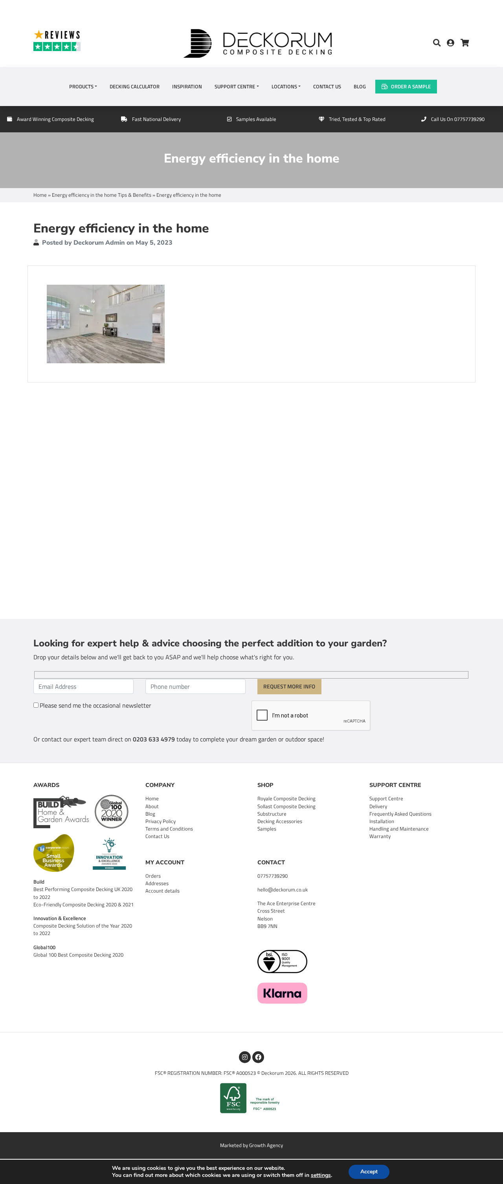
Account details (162, 891)
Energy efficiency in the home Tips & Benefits (101, 195)
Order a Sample (411, 86)
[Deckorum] (257, 42)
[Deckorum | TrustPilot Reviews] (86, 40)
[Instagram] (245, 1057)
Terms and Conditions (169, 829)
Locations (284, 86)
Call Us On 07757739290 (458, 119)
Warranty (380, 836)
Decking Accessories (279, 821)
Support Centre (235, 86)
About (152, 806)
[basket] (465, 43)
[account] (454, 43)
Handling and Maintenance (399, 829)
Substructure (271, 814)
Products (81, 86)
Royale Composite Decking (286, 798)
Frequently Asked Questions (400, 814)
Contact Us (327, 86)
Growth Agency (266, 1145)
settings (321, 1175)
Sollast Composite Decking (286, 806)
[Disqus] (251, 499)
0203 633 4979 (154, 739)
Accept (369, 1171)
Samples (266, 829)
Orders (153, 876)
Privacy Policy (160, 821)
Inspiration (187, 86)
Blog (360, 86)
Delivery (378, 806)
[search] (437, 43)
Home (40, 195)
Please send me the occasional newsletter (95, 705)
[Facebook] (258, 1057)
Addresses (157, 883)
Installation (381, 821)
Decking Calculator (135, 86)
